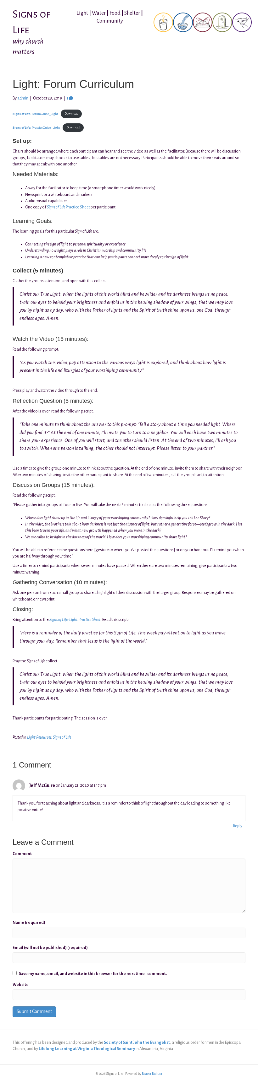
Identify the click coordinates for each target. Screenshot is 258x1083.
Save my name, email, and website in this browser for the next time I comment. (93, 974)
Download (71, 113)
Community (110, 21)
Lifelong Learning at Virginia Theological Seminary (87, 1049)
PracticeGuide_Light (36, 127)
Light (82, 13)
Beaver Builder (152, 1073)
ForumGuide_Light (35, 113)
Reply (237, 826)
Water (99, 13)
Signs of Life (62, 737)
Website (21, 985)
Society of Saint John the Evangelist (137, 1042)
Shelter (132, 13)
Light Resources (39, 737)
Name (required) (29, 922)
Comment (22, 854)
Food (115, 13)
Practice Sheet (68, 207)
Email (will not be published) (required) (50, 948)
